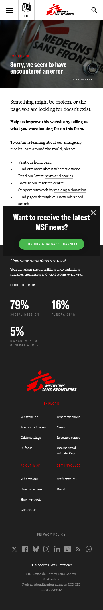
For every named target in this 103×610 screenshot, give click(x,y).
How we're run (31, 489)
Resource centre (68, 437)
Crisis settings (31, 437)
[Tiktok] (67, 549)
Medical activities (33, 427)
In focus (26, 447)
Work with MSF (68, 478)
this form (74, 128)
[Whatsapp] (89, 549)
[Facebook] (25, 549)
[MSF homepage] (60, 10)
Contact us (28, 509)
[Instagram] (46, 549)
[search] (91, 10)
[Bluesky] (36, 549)
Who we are (29, 478)
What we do (29, 416)
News (61, 427)
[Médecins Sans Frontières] (52, 390)
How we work (31, 499)
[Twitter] (14, 549)
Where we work (68, 416)
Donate (62, 489)
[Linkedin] (57, 549)
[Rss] (78, 549)
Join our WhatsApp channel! (51, 244)
